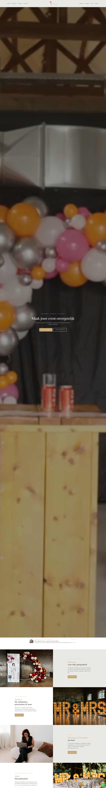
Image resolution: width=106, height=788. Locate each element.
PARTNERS (87, 3)
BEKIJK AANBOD (46, 329)
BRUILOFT (82, 3)
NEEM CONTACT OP (60, 329)
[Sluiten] (103, 778)
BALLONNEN (14, 3)
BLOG (92, 3)
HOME (8, 3)
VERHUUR (20, 3)
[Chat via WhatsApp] (103, 785)
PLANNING (26, 3)
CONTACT (97, 3)
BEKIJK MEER (71, 676)
